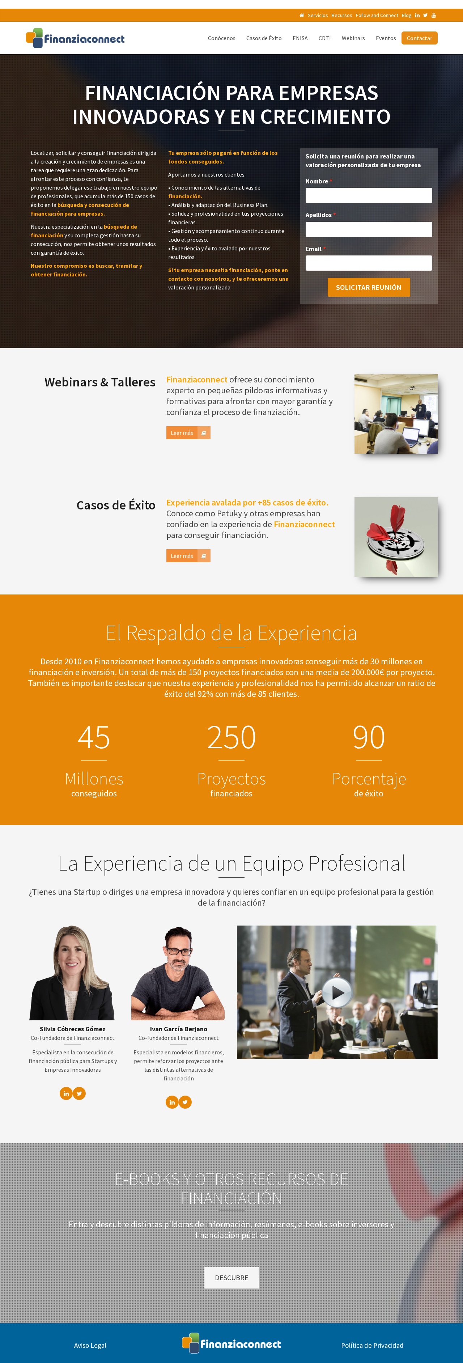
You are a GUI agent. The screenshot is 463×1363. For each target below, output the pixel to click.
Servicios (318, 15)
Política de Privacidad (372, 1345)
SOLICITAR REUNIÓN (369, 287)
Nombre (317, 181)
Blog (407, 15)
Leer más (182, 432)
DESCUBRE (232, 1277)
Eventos (386, 38)
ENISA (300, 38)
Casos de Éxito (264, 38)
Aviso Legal (90, 1345)
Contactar (419, 38)
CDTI (325, 38)
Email (314, 249)
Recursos (342, 15)
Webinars (353, 38)
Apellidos (319, 215)
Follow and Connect (377, 15)
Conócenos (221, 38)
